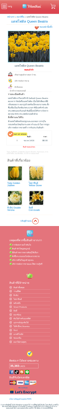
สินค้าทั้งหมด (18, 287)
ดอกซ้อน (17, 315)
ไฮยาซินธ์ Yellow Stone (35, 184)
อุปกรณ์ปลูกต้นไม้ (21, 322)
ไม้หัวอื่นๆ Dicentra (21, 326)
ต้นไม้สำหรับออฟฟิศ (22, 318)
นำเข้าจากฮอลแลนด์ (31, 153)
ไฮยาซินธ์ (17, 299)
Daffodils (14, 152)
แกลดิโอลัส (18, 334)
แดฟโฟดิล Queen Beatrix (29, 21)
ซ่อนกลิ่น (17, 338)
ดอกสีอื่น (20, 17)
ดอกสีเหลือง (19, 153)
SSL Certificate (23, 387)
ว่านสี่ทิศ (17, 291)
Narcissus (40, 152)
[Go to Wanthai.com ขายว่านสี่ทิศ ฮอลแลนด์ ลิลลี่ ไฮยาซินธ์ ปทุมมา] (31, 8)
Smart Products (20, 307)
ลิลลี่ (15, 311)
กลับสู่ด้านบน (26, 221)
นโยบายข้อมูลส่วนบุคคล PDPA (20, 399)
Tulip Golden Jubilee (13, 184)
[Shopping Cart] (53, 9)
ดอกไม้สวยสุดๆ (19, 342)
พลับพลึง (17, 303)
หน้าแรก (11, 17)
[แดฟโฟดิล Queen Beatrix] (29, 62)
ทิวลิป (15, 295)
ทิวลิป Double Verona (14, 208)
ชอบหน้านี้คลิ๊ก (46, 27)
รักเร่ (15, 330)
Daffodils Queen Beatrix (27, 152)
